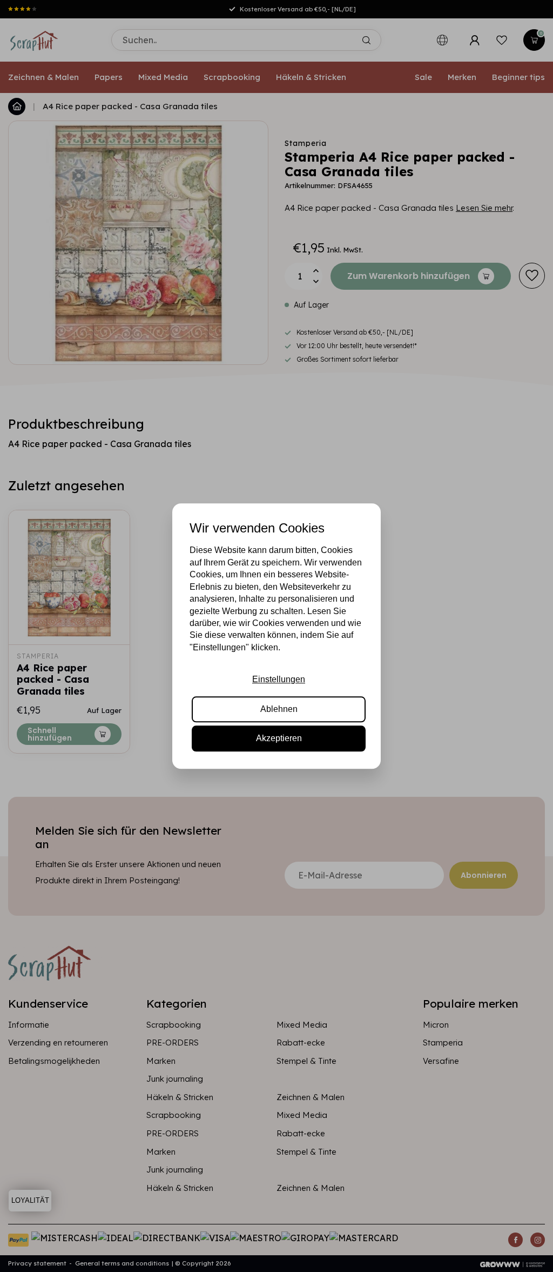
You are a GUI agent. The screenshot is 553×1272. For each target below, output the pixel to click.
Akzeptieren (279, 738)
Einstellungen (278, 679)
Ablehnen (279, 709)
